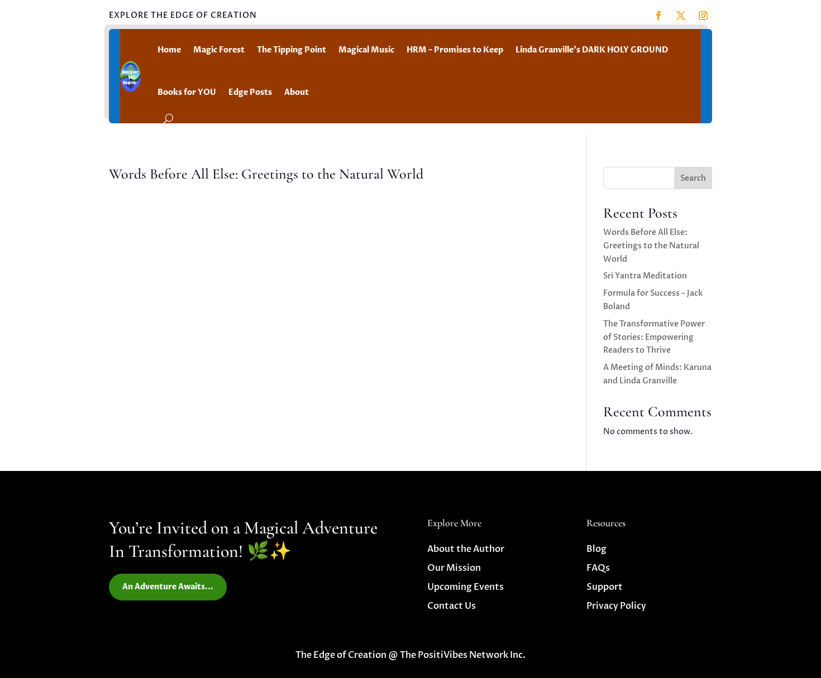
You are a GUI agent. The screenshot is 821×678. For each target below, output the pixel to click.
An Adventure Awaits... (167, 586)
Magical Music (366, 50)
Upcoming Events (465, 587)
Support (604, 587)
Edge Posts (250, 92)
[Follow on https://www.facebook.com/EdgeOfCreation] (658, 16)
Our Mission (454, 568)
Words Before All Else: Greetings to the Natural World (266, 173)
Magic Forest (219, 50)
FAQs (598, 568)
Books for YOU (186, 92)
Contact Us (451, 606)
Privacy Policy (616, 606)
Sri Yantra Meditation (645, 276)
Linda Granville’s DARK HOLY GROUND (591, 50)
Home (169, 50)
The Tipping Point (291, 50)
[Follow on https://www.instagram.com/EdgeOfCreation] (703, 16)
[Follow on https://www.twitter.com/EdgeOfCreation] (681, 16)
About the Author (465, 549)
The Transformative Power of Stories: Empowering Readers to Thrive (654, 337)
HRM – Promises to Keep (455, 50)
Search (693, 178)
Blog (596, 549)
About (296, 92)
